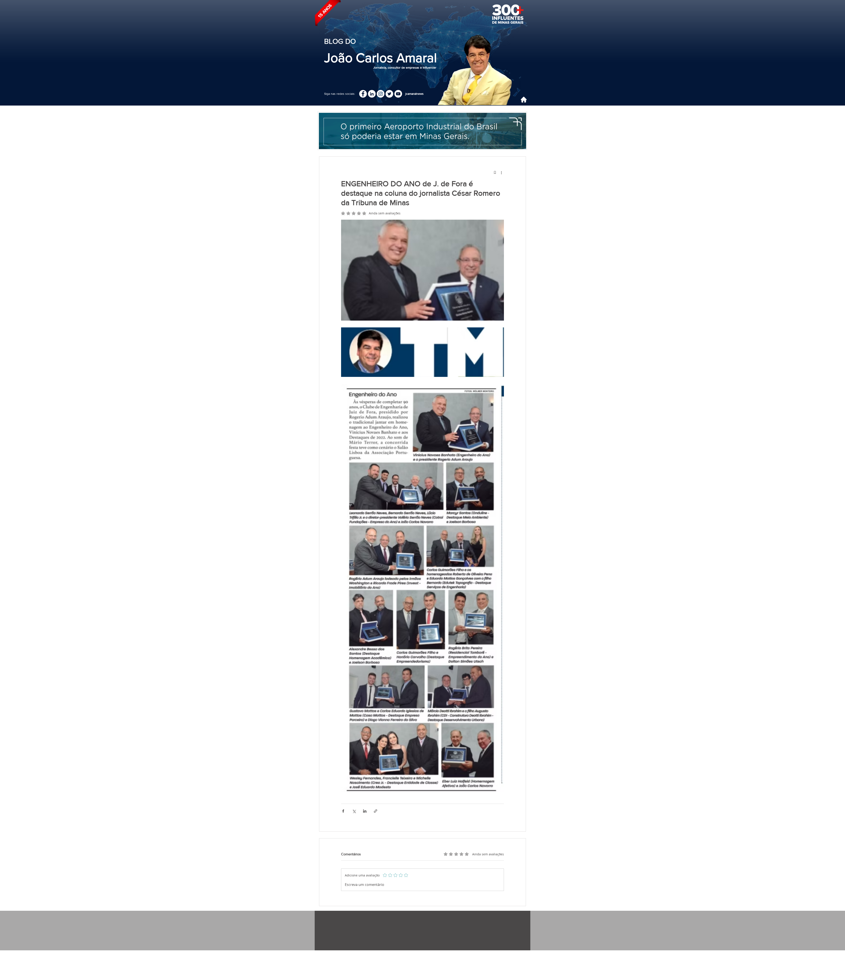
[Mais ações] (501, 172)
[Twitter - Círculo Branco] (389, 94)
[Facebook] (363, 94)
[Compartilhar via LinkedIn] (365, 811)
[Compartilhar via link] (375, 811)
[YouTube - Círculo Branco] (398, 94)
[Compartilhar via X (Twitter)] (354, 811)
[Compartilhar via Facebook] (343, 811)
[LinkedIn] (372, 94)
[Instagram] (380, 94)
